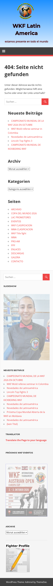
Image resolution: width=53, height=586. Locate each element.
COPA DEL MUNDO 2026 (24, 213)
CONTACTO (17, 261)
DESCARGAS (17, 253)
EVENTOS (16, 221)
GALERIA (15, 257)
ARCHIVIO (16, 209)
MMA (14, 237)
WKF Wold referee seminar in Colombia (27, 384)
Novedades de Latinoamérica (26, 136)
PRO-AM (15, 241)
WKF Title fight (18, 233)
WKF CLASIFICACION (21, 225)
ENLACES (16, 249)
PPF (13, 245)
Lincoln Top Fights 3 (21, 140)
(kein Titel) (12, 424)
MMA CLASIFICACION (22, 229)
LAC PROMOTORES (21, 217)
